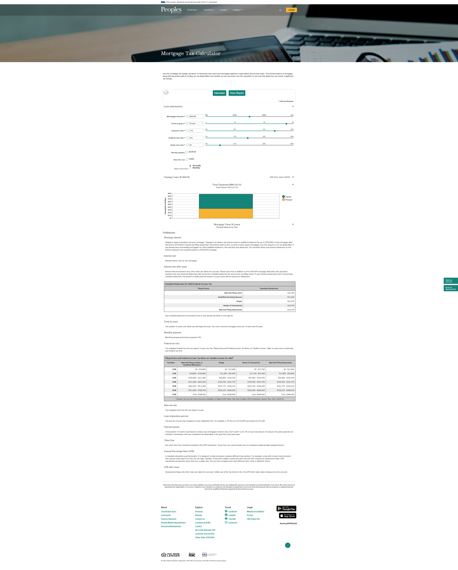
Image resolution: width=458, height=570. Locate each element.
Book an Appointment (452, 288)
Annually (197, 166)
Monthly (196, 168)
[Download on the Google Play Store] (286, 508)
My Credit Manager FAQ (205, 530)
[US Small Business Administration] (209, 555)
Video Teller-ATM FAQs (205, 537)
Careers (198, 526)
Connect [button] (237, 10)
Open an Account (452, 281)
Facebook (231, 511)
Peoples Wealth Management (173, 522)
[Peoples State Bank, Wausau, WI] (171, 10)
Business (198, 515)
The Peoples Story (168, 511)
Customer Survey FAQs (204, 533)
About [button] (164, 507)
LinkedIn (231, 515)
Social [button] (228, 507)
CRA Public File (253, 519)
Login (293, 9)
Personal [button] (192, 10)
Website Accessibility (255, 511)
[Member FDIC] (191, 554)
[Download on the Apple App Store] (286, 515)
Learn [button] (223, 10)
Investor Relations (168, 519)
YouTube (231, 519)
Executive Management (171, 526)
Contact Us (200, 519)
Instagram (231, 522)
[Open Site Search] (280, 10)
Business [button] (208, 10)
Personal (199, 511)
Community (166, 515)
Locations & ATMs (202, 522)
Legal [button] (249, 507)
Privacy (250, 515)
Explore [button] (199, 507)
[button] (229, 106)
